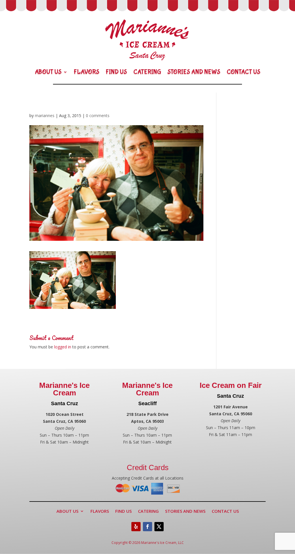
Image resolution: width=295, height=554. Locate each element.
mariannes (44, 115)
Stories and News (193, 72)
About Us (48, 72)
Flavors (86, 72)
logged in (62, 347)
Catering (147, 72)
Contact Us (243, 72)
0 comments (97, 115)
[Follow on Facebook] (147, 526)
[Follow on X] (159, 526)
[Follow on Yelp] (136, 526)
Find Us (116, 72)
